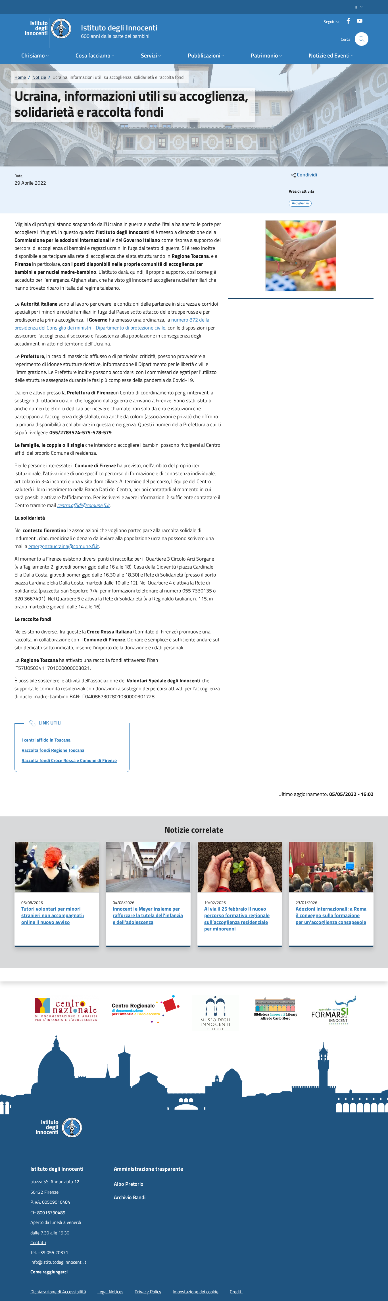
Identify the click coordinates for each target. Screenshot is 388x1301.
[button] (359, 7)
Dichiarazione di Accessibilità (58, 1291)
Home (20, 77)
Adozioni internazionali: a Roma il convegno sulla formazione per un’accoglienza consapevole (331, 915)
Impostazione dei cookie (195, 1291)
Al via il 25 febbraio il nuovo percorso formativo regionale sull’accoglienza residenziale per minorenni (237, 918)
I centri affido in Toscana (46, 739)
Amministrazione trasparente (148, 1168)
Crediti (236, 1291)
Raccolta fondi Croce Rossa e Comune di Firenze (69, 760)
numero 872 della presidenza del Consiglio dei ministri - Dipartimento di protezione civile (111, 324)
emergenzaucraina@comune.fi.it (63, 546)
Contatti (38, 1242)
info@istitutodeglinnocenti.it (58, 1262)
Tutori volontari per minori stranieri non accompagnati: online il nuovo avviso (52, 915)
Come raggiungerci (49, 1271)
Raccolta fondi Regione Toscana (53, 750)
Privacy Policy (148, 1291)
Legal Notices (110, 1291)
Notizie (39, 77)
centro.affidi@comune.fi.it (83, 505)
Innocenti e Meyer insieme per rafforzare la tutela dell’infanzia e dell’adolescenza (148, 915)
